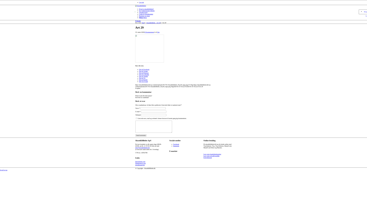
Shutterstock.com (140, 163)
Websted (138, 115)
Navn (137, 108)
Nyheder (138, 21)
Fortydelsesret (207, 158)
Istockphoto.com (140, 161)
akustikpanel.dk (140, 165)
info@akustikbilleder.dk (142, 148)
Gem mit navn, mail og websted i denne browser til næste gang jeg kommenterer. (162, 118)
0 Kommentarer (149, 32)
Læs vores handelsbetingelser (212, 154)
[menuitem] (185, 2)
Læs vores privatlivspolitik (211, 156)
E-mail (138, 111)
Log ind (141, 2)
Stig (158, 32)
